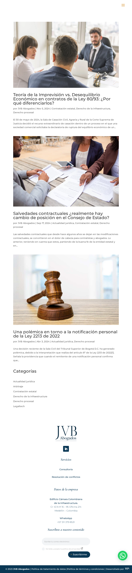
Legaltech (19, 406)
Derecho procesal (23, 112)
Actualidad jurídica (63, 223)
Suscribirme (80, 554)
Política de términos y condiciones (85, 569)
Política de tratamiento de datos (48, 569)
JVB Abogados (26, 108)
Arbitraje (18, 386)
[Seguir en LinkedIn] (66, 449)
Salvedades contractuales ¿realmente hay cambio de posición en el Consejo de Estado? (61, 215)
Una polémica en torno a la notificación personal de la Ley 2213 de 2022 (65, 334)
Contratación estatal (63, 108)
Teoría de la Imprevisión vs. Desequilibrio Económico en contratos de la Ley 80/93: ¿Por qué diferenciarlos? (62, 99)
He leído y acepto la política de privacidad (63, 549)
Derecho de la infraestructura (93, 108)
